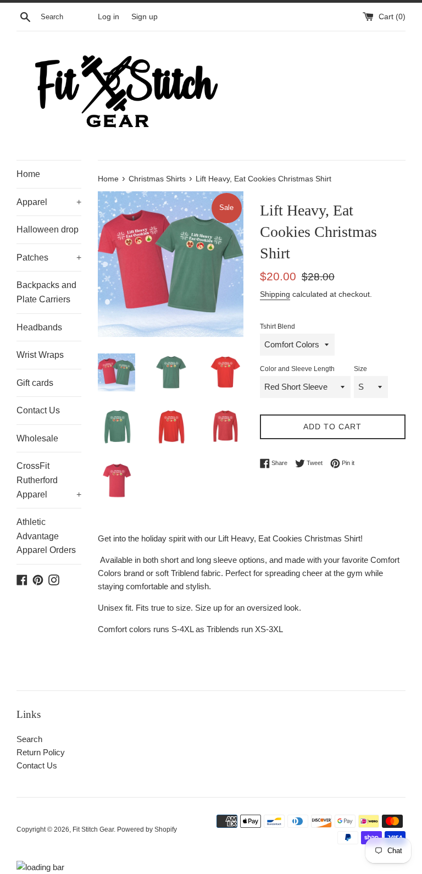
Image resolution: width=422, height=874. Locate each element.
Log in (108, 17)
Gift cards (34, 383)
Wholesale (37, 438)
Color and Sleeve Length (297, 369)
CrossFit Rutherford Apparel (48, 480)
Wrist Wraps (40, 354)
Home (28, 174)
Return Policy (40, 752)
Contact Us (38, 410)
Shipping (275, 294)
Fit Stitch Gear (93, 829)
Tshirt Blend (277, 326)
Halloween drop (47, 229)
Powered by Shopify (147, 829)
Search (29, 739)
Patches (48, 257)
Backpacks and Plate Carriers (46, 292)
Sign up (144, 17)
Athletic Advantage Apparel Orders (46, 536)
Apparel (48, 202)
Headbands (39, 327)
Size (360, 369)
